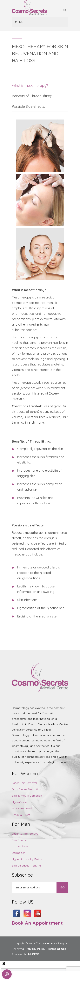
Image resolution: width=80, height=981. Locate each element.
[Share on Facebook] (30, 976)
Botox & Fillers (21, 815)
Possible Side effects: (28, 106)
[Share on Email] (50, 976)
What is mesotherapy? (30, 85)
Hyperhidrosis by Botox (27, 859)
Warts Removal (22, 808)
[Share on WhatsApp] (70, 976)
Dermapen (18, 853)
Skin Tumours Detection (27, 795)
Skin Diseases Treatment (27, 865)
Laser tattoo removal (25, 833)
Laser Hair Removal (24, 783)
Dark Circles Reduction (26, 789)
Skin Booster (20, 840)
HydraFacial (20, 802)
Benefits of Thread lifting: (32, 96)
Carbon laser (20, 846)
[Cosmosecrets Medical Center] (29, 7)
